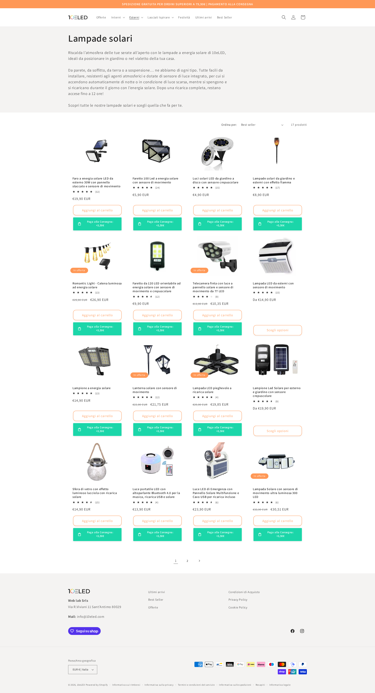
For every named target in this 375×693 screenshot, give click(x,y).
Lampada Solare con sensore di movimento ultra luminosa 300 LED (275, 493)
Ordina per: (229, 125)
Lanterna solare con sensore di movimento (155, 390)
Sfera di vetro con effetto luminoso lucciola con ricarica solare (94, 493)
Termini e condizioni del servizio (196, 684)
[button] (118, 17)
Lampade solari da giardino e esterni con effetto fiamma (274, 180)
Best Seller (155, 600)
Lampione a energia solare (91, 388)
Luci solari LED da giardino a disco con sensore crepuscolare (215, 180)
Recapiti (260, 684)
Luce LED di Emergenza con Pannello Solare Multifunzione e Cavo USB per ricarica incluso (216, 493)
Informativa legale (280, 684)
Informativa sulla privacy (159, 684)
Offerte (153, 607)
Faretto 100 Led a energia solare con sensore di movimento (155, 180)
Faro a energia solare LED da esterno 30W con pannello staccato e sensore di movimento (96, 182)
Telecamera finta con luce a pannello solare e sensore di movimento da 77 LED (213, 287)
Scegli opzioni (278, 330)
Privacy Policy (238, 600)
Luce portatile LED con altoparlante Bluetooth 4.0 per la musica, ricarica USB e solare (156, 493)
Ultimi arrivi (156, 592)
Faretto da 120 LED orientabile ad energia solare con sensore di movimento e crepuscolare (157, 287)
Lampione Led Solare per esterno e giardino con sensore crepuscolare (277, 392)
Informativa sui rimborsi (126, 684)
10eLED (81, 684)
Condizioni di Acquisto (244, 592)
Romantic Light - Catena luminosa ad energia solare (97, 285)
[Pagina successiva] (199, 561)
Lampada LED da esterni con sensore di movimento (273, 285)
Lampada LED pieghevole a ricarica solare (212, 390)
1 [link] (176, 560)
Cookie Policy (238, 607)
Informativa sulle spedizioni (235, 684)
